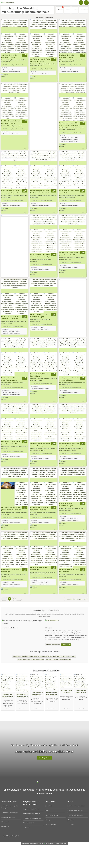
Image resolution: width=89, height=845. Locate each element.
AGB (47, 810)
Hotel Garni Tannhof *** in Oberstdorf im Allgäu (38, 316)
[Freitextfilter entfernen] (81, 2)
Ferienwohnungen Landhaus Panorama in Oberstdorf (39, 509)
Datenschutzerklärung (52, 815)
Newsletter (71, 819)
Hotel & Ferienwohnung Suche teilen (76, 599)
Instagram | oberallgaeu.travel (76, 806)
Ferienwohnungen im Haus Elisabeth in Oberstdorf (69, 445)
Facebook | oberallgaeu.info (75, 810)
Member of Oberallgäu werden (33, 818)
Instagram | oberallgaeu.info (53, 644)
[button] (4, 599)
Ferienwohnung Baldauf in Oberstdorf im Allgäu (81, 692)
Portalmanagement (51, 824)
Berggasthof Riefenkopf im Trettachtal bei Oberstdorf (10, 318)
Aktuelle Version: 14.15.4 (61, 843)
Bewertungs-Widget (28, 822)
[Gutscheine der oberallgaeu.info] (14, 263)
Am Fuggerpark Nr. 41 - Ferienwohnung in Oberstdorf (69, 379)
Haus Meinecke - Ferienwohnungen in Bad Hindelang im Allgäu (23, 696)
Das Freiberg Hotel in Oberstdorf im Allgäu (11, 571)
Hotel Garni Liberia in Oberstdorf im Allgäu (39, 569)
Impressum (49, 806)
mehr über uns (67, 644)
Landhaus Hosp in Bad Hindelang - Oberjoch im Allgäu (37, 694)
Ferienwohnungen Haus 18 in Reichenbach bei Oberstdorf (39, 192)
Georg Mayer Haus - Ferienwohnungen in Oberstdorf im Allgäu (10, 192)
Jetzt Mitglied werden (45, 758)
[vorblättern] (24, 26)
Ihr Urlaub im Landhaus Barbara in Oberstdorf (39, 375)
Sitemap (48, 819)
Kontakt (27, 827)
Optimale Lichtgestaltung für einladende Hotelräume (31, 659)
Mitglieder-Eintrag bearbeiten (31, 809)
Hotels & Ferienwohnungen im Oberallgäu (9, 807)
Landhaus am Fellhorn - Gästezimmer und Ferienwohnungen (69, 124)
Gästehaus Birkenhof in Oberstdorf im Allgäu (9, 56)
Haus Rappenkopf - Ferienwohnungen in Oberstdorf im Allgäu (40, 256)
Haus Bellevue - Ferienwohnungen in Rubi (69, 192)
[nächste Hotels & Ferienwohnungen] (18, 599)
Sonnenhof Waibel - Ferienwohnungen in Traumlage (40, 445)
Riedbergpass (5, 826)
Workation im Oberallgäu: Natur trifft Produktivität (58, 659)
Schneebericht (5, 821)
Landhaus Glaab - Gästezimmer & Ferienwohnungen (10, 379)
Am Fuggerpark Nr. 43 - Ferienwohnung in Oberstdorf (40, 60)
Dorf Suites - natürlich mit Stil (66, 691)
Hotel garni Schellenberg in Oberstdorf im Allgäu (68, 56)
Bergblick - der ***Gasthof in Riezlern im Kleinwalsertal (7, 696)
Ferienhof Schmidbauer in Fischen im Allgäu (52, 694)
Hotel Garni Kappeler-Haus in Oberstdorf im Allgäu (10, 122)
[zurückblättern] (5, 26)
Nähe (76, 10)
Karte (68, 10)
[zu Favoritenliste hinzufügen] (2, 21)
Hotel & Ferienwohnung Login (11, 835)
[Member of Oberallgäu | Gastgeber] (85, 672)
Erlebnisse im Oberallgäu (8, 817)
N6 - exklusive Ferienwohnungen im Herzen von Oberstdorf (11, 509)
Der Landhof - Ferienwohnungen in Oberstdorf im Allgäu (10, 443)
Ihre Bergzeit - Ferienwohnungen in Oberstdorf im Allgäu (69, 254)
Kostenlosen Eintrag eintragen (31, 813)
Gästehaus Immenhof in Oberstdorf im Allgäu (67, 505)
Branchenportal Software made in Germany (32, 843)
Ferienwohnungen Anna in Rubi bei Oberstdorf (69, 571)
